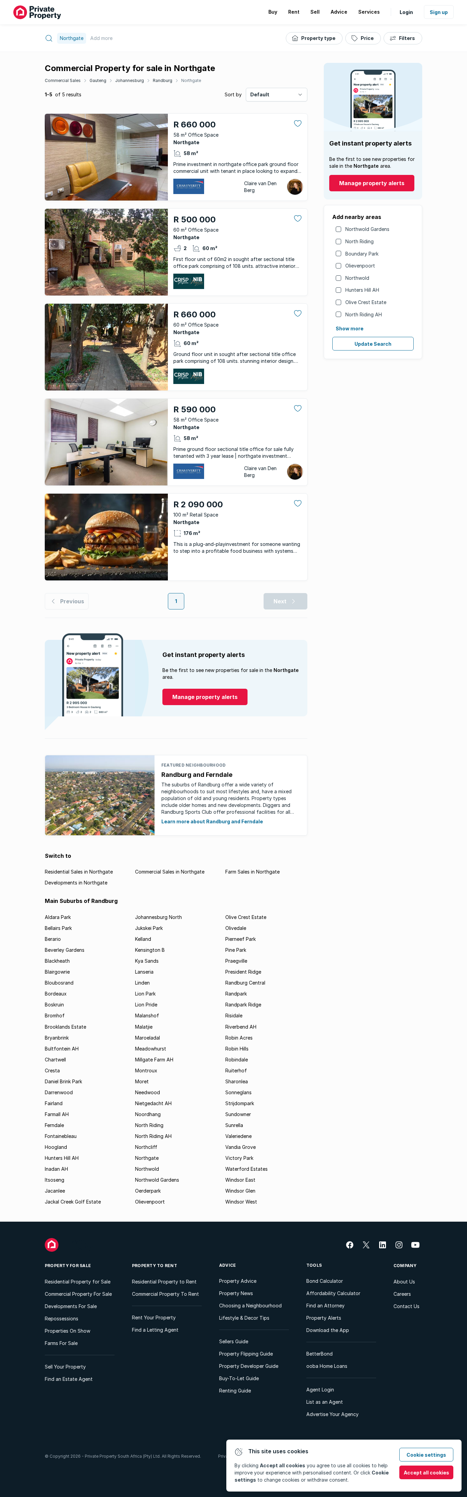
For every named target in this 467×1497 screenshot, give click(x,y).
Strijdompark (239, 1103)
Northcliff (146, 1147)
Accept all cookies (426, 1472)
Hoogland (56, 1147)
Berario (53, 939)
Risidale (233, 1015)
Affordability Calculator (333, 1293)
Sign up (439, 12)
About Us (404, 1282)
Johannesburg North (158, 917)
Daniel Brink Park (63, 1081)
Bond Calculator (324, 1281)
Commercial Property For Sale (78, 1294)
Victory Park (239, 1158)
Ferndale (54, 1125)
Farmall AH (57, 1114)
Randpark (236, 994)
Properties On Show (67, 1331)
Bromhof (55, 1015)
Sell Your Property (65, 1367)
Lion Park (145, 994)
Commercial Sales (63, 80)
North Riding (359, 241)
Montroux (146, 1070)
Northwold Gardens (367, 229)
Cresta (52, 1070)
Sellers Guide (233, 1341)
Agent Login (320, 1389)
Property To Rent (154, 1265)
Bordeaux (56, 994)
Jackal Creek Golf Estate (73, 1202)
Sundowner (238, 1114)
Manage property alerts (371, 183)
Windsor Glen (240, 1191)
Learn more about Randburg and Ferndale (212, 821)
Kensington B (150, 950)
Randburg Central (245, 983)
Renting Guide (235, 1390)
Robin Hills (237, 1049)
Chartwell (55, 1059)
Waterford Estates (246, 1169)
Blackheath (57, 961)
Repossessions (61, 1318)
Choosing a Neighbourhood (250, 1305)
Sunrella (234, 1125)
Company (405, 1265)
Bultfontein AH (62, 1049)
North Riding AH (363, 314)
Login (406, 12)
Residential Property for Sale (77, 1282)
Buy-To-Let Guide (239, 1378)
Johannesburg (129, 80)
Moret (142, 1081)
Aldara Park (58, 917)
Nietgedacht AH (153, 1103)
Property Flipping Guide (246, 1354)
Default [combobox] (259, 94)
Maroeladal (147, 1038)
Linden (142, 983)
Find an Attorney (325, 1305)
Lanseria (144, 972)
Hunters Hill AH (362, 290)
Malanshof (147, 1015)
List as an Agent (324, 1402)
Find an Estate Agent (69, 1379)
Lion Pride (146, 1004)
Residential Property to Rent (164, 1282)
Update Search (373, 344)
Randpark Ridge (243, 1004)
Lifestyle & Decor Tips (244, 1318)
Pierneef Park (240, 939)
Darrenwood (59, 1092)
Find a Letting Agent (155, 1330)
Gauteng (98, 80)
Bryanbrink (57, 1038)
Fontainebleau (61, 1136)
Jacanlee (55, 1191)
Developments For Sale (71, 1306)
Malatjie (143, 1027)
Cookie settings (426, 1455)
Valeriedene (238, 1136)
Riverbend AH (240, 1027)
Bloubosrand (59, 983)
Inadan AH (56, 1169)
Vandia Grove (240, 1147)
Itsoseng (54, 1180)
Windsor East (240, 1180)
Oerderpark (148, 1191)
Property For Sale (68, 1265)
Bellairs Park (58, 928)
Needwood (147, 1092)
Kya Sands (147, 961)
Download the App (327, 1330)
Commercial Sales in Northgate (169, 872)
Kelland (143, 939)
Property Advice (237, 1281)
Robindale (236, 1059)
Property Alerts (323, 1318)
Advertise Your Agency (332, 1414)
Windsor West (241, 1202)
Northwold (357, 278)
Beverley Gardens (64, 950)
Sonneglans (238, 1092)
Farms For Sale (61, 1343)
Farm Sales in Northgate (252, 872)
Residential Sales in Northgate (79, 872)
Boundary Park (361, 254)
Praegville (236, 961)
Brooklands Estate (65, 1027)
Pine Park (235, 950)
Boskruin (54, 1004)
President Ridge (243, 972)
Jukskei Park (149, 928)
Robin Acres (239, 1038)
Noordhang (148, 1114)
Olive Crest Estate (365, 302)
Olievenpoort (360, 266)
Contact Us (406, 1306)
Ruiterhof (236, 1070)
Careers (402, 1294)
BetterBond (319, 1354)
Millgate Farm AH (154, 1059)
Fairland (54, 1103)
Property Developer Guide (248, 1366)
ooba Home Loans (326, 1366)
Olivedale (235, 928)
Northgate (191, 80)
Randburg (162, 80)
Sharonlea (236, 1081)
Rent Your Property (154, 1317)
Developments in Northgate (76, 882)
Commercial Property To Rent (165, 1294)
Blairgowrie (57, 972)
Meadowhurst (150, 1049)
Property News (236, 1293)
